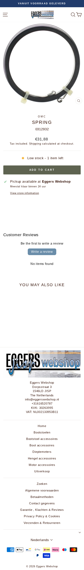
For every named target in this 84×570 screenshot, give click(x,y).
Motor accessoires (42, 464)
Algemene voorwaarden (42, 490)
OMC (42, 116)
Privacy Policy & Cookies (42, 516)
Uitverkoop (42, 471)
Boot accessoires (41, 445)
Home (42, 426)
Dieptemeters (42, 451)
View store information (24, 193)
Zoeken (42, 483)
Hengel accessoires (42, 458)
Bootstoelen (42, 432)
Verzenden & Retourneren (42, 522)
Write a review (42, 251)
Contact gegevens (42, 503)
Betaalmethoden (42, 497)
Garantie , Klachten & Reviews (42, 509)
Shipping (35, 143)
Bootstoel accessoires (42, 438)
